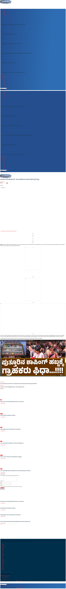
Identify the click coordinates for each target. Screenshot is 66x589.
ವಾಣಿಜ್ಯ (3, 566)
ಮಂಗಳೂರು (4, 14)
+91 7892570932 (2, 575)
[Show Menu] (0, 173)
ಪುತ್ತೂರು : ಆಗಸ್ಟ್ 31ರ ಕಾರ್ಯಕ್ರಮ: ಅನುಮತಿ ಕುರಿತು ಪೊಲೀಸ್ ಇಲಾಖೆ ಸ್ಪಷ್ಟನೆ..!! (11, 456)
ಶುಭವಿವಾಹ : (3, 568)
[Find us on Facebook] (0, 586)
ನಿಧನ (2, 556)
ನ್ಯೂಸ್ (2, 9)
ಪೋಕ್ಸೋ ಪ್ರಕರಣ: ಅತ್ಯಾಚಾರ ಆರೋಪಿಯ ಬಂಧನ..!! (9, 62)
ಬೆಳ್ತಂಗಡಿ (4, 13)
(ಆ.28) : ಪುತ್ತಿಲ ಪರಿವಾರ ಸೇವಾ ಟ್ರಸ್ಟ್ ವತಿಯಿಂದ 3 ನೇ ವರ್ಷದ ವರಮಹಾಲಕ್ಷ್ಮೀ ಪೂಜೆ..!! (13, 72)
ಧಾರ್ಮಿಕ (1, 441)
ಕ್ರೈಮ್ (1, 399)
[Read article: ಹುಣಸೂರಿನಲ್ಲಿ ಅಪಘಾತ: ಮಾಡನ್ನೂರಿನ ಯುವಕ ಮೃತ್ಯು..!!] (33, 408)
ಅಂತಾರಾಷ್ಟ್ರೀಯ (4, 546)
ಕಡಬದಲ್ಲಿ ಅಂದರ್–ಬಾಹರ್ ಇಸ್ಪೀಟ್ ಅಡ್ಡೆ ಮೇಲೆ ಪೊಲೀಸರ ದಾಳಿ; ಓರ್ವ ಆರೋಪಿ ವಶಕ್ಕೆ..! (13, 24)
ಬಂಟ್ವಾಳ (4, 93)
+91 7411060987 (7, 575)
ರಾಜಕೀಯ (3, 563)
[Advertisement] (14, 6)
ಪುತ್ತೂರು (4, 92)
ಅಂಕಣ (3, 545)
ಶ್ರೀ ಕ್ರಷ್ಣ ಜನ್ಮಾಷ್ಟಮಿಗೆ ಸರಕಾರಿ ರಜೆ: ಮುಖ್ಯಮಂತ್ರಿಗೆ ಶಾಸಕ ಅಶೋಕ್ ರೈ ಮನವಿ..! (12, 43)
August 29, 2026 (3, 403)
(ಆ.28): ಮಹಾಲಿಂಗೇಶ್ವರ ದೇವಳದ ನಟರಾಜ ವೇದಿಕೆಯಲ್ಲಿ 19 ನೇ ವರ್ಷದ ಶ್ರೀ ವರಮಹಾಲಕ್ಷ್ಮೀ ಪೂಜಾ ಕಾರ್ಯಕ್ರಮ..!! (15, 470)
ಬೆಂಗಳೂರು (4, 12)
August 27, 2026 (3, 458)
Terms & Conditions (4, 579)
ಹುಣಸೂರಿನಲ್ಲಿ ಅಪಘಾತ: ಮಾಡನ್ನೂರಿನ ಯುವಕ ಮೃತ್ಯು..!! (9, 34)
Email (1, 483)
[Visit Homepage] (6, 4)
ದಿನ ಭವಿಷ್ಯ (3, 554)
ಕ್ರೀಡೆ (2, 552)
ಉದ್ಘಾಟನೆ (3, 549)
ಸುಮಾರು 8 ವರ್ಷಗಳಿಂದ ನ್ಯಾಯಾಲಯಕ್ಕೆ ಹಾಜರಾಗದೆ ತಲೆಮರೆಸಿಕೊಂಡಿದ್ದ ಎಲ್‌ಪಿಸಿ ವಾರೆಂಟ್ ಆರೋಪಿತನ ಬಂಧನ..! (17, 53)
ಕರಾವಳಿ (3, 550)
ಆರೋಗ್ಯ (3, 547)
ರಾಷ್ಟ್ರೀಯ (3, 565)
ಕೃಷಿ (2, 551)
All (3, 10)
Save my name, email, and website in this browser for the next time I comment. (11, 486)
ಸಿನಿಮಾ (3, 569)
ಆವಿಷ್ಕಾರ (3, 548)
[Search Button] (0, 87)
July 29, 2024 (2, 181)
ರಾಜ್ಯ (2, 564)
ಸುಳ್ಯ (3, 15)
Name (1, 482)
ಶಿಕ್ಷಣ (2, 567)
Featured (1, 413)
